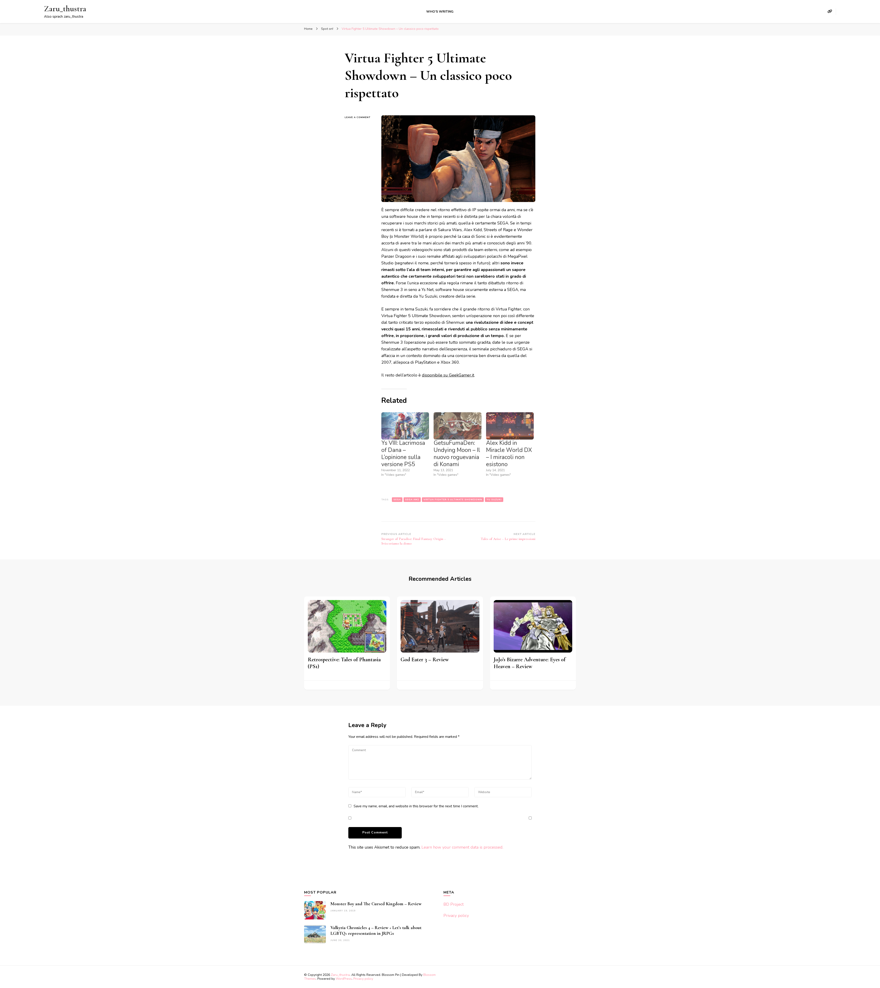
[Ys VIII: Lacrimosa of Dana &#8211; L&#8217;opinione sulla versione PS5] (405, 426)
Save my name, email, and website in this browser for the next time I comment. (416, 806)
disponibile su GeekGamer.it (448, 375)
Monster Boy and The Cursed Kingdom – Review (376, 904)
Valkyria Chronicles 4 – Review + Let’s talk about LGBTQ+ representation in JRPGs (375, 930)
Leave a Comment (359, 117)
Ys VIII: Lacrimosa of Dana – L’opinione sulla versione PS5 (403, 453)
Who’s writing (440, 11)
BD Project (453, 904)
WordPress (344, 979)
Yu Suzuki (494, 499)
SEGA (397, 499)
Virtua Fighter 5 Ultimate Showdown (453, 499)
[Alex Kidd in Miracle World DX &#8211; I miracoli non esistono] (510, 426)
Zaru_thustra (65, 9)
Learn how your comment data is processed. (462, 847)
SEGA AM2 (412, 499)
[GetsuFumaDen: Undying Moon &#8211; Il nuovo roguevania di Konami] (457, 426)
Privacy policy (456, 915)
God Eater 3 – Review (425, 659)
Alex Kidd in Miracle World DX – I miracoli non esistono (509, 453)
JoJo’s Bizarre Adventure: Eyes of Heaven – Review (529, 663)
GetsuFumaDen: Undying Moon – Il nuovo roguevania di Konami (457, 453)
